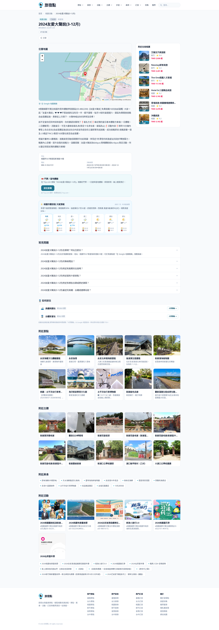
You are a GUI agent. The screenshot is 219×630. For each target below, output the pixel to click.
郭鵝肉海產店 (160, 480)
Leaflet (106, 99)
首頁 (40, 13)
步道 (118, 5)
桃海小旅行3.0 (101, 563)
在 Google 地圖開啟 (49, 103)
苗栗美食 (115, 611)
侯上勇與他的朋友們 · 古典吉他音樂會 (57, 569)
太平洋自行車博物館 (68, 486)
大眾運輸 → (173, 308)
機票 (154, 5)
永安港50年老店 (112, 480)
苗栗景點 (90, 611)
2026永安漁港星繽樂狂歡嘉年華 (76, 563)
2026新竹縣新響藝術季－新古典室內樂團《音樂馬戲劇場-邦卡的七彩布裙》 (71, 574)
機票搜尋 (163, 604)
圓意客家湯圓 (144, 480)
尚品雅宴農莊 (87, 486)
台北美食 (115, 601)
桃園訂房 (139, 604)
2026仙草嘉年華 (137, 563)
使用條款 (163, 611)
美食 (89, 5)
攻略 (147, 5)
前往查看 (48, 188)
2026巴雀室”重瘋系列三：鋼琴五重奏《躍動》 (125, 574)
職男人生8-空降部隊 (158, 563)
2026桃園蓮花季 (118, 563)
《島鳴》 (81, 569)
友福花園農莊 (103, 486)
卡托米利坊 (119, 486)
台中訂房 (139, 614)
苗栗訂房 (139, 611)
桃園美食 (115, 604)
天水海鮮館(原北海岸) (71, 480)
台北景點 (90, 601)
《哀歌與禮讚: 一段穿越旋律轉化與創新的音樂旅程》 (111, 569)
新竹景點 (90, 608)
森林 (127, 5)
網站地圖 (163, 614)
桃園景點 (90, 604)
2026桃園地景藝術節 (50, 563)
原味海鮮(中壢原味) (49, 480)
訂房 (137, 5)
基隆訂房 (139, 598)
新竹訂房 (139, 608)
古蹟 (108, 5)
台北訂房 (139, 601)
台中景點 (90, 614)
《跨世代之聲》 (144, 569)
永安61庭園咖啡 (48, 486)
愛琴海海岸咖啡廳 (93, 480)
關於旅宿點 (164, 598)
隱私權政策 (164, 608)
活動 (98, 5)
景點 (79, 5)
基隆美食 (115, 598)
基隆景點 (90, 598)
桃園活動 (48, 13)
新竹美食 (115, 608)
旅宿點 (50, 5)
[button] (85, 74)
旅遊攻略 (163, 601)
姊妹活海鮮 (128, 480)
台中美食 (115, 614)
